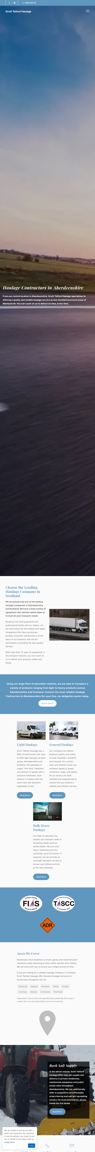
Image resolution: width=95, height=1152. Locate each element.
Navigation (87, 11)
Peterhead (58, 992)
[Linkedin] (14, 3)
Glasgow (34, 986)
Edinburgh (23, 986)
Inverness (23, 992)
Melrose (33, 992)
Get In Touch (47, 703)
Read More (25, 795)
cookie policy (9, 1142)
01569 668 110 (30, 3)
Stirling (56, 986)
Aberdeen (45, 986)
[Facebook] (9, 3)
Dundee (65, 986)
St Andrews (45, 992)
